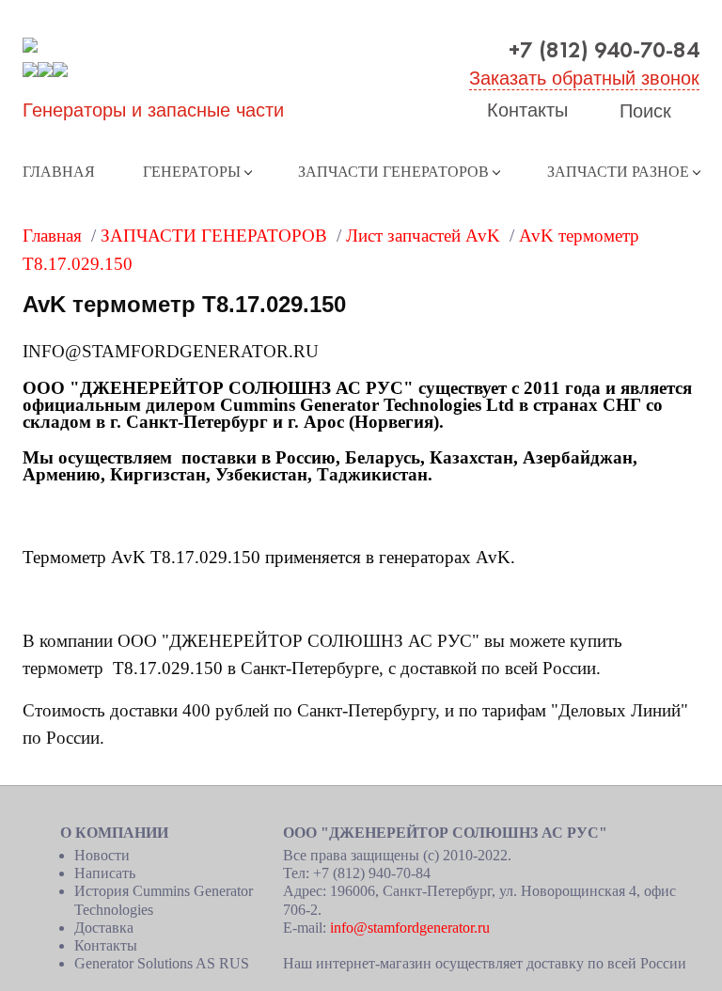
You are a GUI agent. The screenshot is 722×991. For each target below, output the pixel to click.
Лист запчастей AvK (423, 235)
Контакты (527, 110)
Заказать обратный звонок (584, 78)
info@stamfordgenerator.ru (410, 928)
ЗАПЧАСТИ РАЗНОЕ (618, 172)
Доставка (103, 928)
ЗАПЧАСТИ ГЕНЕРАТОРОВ (393, 172)
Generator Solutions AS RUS (161, 963)
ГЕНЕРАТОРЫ (192, 172)
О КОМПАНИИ (114, 833)
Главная (59, 172)
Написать (104, 873)
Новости (102, 855)
